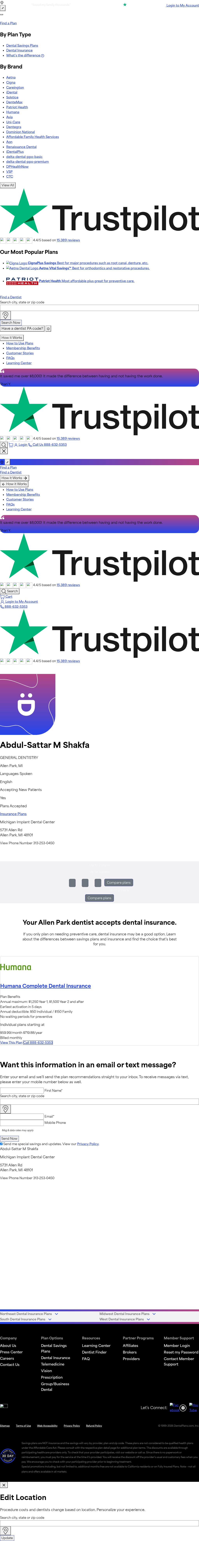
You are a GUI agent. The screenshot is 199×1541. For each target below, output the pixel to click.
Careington (15, 87)
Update (7, 1538)
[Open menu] (1, 14)
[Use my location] (5, 315)
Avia (9, 117)
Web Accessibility (47, 1425)
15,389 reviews (68, 240)
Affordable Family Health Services (32, 137)
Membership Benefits (23, 348)
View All (8, 185)
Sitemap (5, 1425)
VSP (9, 172)
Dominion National (20, 132)
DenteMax (14, 102)
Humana (12, 112)
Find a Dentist (11, 297)
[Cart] (11, 445)
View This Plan (11, 1042)
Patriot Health (17, 107)
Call (38, 1042)
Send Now (9, 1138)
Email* (49, 1116)
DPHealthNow (17, 167)
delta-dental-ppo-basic (24, 157)
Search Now (10, 322)
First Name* (54, 1090)
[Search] (4, 445)
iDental (11, 92)
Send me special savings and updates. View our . (51, 1144)
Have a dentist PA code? (22, 328)
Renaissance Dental (21, 147)
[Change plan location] (2, 8)
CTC (9, 176)
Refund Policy (94, 1425)
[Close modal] (4, 1485)
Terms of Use (23, 1425)
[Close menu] (4, 451)
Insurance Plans (13, 814)
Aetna (11, 77)
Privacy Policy (88, 1144)
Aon (9, 142)
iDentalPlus (15, 152)
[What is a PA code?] (48, 328)
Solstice (12, 97)
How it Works (12, 338)
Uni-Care (13, 122)
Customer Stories (20, 353)
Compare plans (119, 882)
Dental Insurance (19, 50)
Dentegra (13, 127)
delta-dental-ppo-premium (27, 162)
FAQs (10, 358)
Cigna (10, 82)
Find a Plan (8, 23)
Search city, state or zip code (22, 302)
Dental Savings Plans (22, 45)
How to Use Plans (19, 343)
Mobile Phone (55, 1123)
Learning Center (19, 363)
